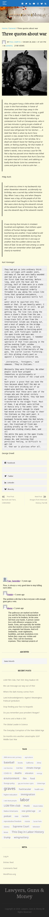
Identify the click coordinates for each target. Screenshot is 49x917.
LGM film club (12, 805)
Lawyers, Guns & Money (24, 893)
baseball (9, 762)
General (12, 28)
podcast (7, 816)
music (27, 805)
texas (6, 832)
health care (39, 789)
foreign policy (9, 783)
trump (7, 837)
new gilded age (28, 811)
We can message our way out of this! (19, 686)
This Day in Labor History (28, 832)
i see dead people (10, 801)
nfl (40, 811)
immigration (28, 794)
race (16, 816)
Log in (5, 856)
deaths (18, 773)
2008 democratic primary (12, 757)
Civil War (19, 768)
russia (27, 821)
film (25, 778)
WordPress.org (9, 874)
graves (9, 788)
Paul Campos (15, 42)
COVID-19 (7, 773)
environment (11, 778)
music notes (38, 806)
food (32, 778)
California (29, 763)
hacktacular (25, 789)
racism (25, 816)
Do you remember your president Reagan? (21, 712)
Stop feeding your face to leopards (18, 706)
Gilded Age (41, 783)
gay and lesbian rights (26, 783)
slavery (6, 827)
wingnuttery (21, 837)
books (20, 763)
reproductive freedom (12, 821)
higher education (10, 795)
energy (39, 773)
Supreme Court (21, 826)
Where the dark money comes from (18, 691)
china (39, 763)
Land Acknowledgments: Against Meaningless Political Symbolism (22, 699)
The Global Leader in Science (15, 724)
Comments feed (10, 868)
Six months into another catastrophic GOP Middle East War (21, 738)
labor (24, 800)
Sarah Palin (37, 821)
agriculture (29, 757)
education (29, 773)
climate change (33, 767)
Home (4, 28)
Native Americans (11, 811)
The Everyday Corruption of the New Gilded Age (23, 730)
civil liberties (8, 768)
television (36, 827)
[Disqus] (24, 538)
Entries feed (8, 862)
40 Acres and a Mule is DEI (14, 718)
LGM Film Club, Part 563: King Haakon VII (20, 680)
